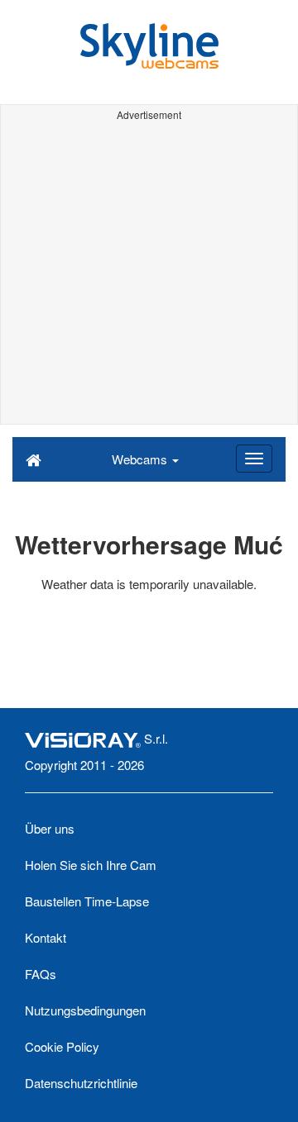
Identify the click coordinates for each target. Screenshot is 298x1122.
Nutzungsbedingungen (85, 1010)
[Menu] (254, 459)
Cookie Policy (62, 1046)
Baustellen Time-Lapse (87, 901)
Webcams (141, 459)
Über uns (49, 828)
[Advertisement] (149, 275)
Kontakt (45, 937)
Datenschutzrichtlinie (81, 1082)
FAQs (40, 973)
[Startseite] (33, 458)
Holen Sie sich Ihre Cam (90, 864)
